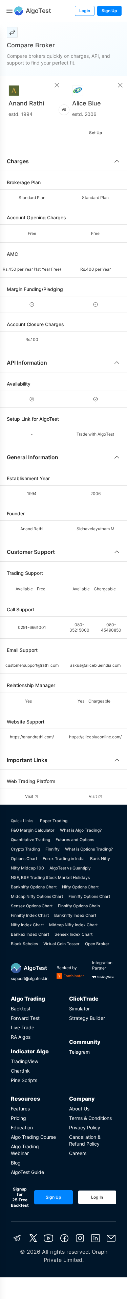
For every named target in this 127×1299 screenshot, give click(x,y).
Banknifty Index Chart (75, 915)
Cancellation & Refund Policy (85, 1140)
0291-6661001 (32, 627)
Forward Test (25, 1018)
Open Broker (97, 943)
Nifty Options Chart (80, 886)
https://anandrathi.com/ (32, 736)
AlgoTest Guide (27, 1172)
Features (20, 1108)
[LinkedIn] (95, 1238)
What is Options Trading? (89, 849)
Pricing (18, 1118)
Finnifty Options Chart (89, 896)
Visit (29, 796)
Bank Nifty (100, 858)
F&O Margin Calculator (33, 830)
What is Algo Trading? (81, 830)
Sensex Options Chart (31, 905)
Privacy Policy (84, 1127)
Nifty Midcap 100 (27, 868)
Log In (97, 1197)
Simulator (79, 1008)
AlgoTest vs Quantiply (70, 868)
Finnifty (52, 849)
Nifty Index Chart (27, 924)
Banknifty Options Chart (34, 886)
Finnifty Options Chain (79, 905)
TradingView (24, 1061)
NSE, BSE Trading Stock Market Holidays (50, 877)
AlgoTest (35, 967)
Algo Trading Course (33, 1137)
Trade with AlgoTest (95, 434)
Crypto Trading (25, 849)
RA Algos (20, 1037)
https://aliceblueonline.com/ (95, 736)
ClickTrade (84, 998)
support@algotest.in (29, 978)
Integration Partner (102, 965)
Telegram (79, 1052)
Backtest (20, 1008)
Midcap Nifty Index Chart (73, 924)
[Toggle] (9, 11)
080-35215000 (79, 627)
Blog (16, 1163)
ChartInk (20, 1071)
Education (22, 1127)
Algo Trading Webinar (25, 1150)
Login (84, 10)
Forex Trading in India (64, 858)
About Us (79, 1108)
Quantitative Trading (30, 839)
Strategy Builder (87, 1018)
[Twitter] (33, 1238)
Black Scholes (24, 943)
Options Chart (24, 858)
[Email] (111, 1238)
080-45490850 (111, 627)
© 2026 (30, 1251)
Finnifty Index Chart (30, 915)
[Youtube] (48, 1238)
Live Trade (22, 1027)
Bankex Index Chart (30, 934)
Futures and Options (75, 839)
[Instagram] (80, 1238)
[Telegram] (17, 1238)
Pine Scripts (24, 1080)
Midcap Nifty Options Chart (37, 896)
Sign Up (109, 10)
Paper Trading (53, 820)
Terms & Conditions (90, 1118)
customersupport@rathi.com (32, 665)
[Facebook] (64, 1238)
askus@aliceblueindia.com (95, 665)
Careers (77, 1153)
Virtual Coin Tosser (61, 943)
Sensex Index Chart (73, 934)
